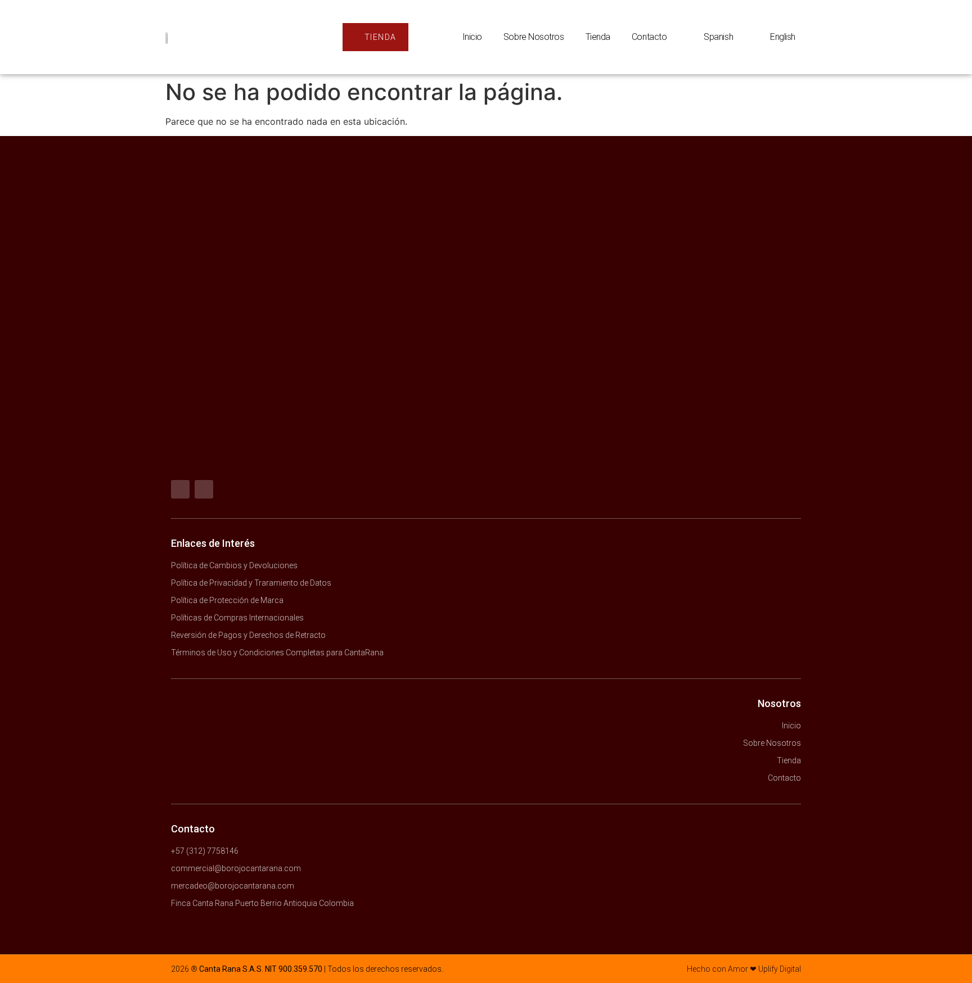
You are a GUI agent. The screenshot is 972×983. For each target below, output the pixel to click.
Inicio (472, 36)
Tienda (598, 36)
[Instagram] (204, 489)
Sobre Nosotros (533, 36)
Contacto (649, 36)
